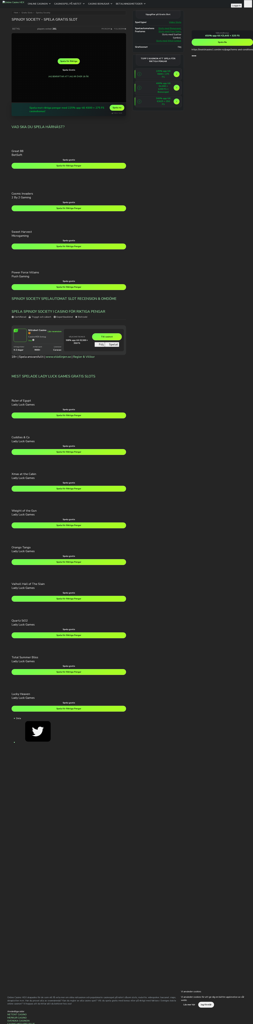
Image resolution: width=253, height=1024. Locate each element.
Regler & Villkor (84, 357)
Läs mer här (189, 1004)
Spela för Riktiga (68, 61)
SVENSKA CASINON (18, 1020)
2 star (25, 28)
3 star (28, 28)
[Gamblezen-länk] (148, 101)
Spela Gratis (69, 70)
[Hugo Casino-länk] (20, 109)
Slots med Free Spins (170, 31)
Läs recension (54, 331)
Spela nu (117, 107)
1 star (23, 28)
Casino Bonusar (98, 3)
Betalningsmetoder (129, 3)
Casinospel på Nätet (68, 3)
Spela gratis (69, 159)
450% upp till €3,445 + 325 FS (222, 35)
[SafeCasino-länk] (148, 88)
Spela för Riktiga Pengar (68, 165)
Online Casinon (38, 3)
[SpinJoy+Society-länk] (38, 742)
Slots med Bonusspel (169, 28)
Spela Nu (222, 42)
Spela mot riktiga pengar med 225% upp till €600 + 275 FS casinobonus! (66, 109)
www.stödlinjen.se (58, 357)
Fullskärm (119, 29)
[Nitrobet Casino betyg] (33, 340)
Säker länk (117, 113)
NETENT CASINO (17, 1014)
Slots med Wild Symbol (168, 40)
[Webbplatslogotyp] (13, 4)
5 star (34, 28)
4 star (31, 28)
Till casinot (107, 336)
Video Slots (175, 22)
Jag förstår (206, 1004)
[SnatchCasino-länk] (203, 28)
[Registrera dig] (248, 4)
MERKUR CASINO (17, 1017)
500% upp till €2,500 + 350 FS (77, 342)
